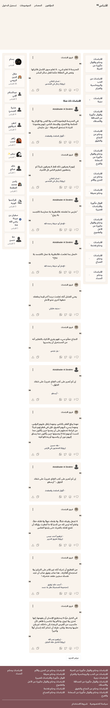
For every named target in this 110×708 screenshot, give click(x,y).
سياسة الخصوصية (99, 703)
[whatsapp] (60, 90)
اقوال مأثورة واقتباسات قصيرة (50, 677)
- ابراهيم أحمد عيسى (55, 536)
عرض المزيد (73, 658)
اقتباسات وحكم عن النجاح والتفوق (91, 688)
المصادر (38, 5)
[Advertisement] (55, 31)
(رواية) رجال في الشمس (55, 84)
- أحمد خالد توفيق (55, 584)
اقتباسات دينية (101, 677)
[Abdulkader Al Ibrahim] (76, 109)
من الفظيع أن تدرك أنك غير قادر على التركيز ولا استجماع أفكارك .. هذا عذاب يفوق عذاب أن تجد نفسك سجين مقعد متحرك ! (55, 572)
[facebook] (70, 90)
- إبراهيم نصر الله (55, 639)
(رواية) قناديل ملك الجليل (55, 642)
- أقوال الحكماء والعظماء (55, 136)
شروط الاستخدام (80, 703)
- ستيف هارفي (55, 308)
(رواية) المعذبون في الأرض (55, 448)
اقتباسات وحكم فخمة (54, 688)
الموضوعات (25, 5)
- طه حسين (55, 445)
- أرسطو (55, 393)
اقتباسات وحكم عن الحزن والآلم (50, 670)
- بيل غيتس (55, 351)
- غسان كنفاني (55, 81)
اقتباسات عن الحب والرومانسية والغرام (89, 674)
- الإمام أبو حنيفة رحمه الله (55, 223)
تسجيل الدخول (9, 5)
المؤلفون (49, 5)
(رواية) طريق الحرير (55, 539)
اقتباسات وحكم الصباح (54, 692)
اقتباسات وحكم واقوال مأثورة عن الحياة (89, 670)
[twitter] (65, 90)
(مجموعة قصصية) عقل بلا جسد (55, 587)
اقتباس (103, 5)
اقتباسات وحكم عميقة (54, 674)
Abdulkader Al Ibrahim (63, 109)
